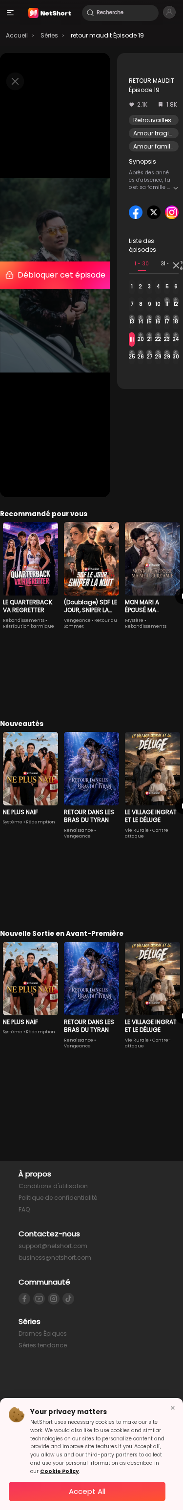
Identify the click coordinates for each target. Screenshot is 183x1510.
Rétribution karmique (28, 626)
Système (12, 822)
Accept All (87, 1491)
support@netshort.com (53, 1246)
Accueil (17, 35)
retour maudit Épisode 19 (107, 35)
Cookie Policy (59, 1471)
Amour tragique (157, 133)
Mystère (134, 620)
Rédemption (40, 822)
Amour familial (155, 146)
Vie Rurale (137, 830)
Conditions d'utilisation (53, 1186)
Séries (49, 35)
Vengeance (77, 620)
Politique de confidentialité (58, 1197)
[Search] (90, 13)
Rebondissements (23, 620)
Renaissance (78, 830)
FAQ (24, 1209)
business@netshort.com (55, 1257)
